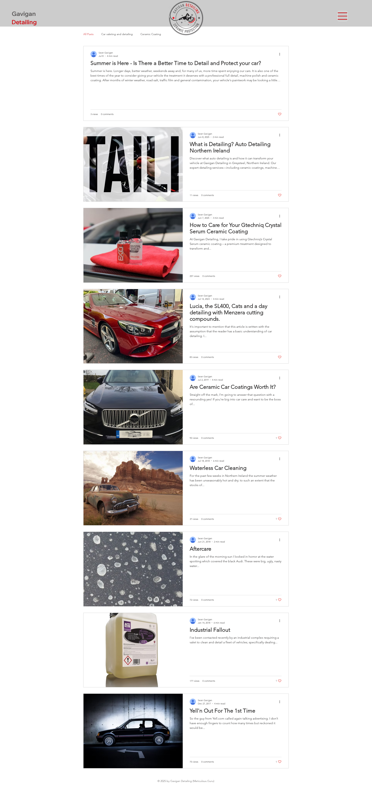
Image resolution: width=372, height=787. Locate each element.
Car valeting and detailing (117, 34)
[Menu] (343, 16)
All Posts (88, 34)
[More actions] (281, 54)
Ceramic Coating (150, 34)
